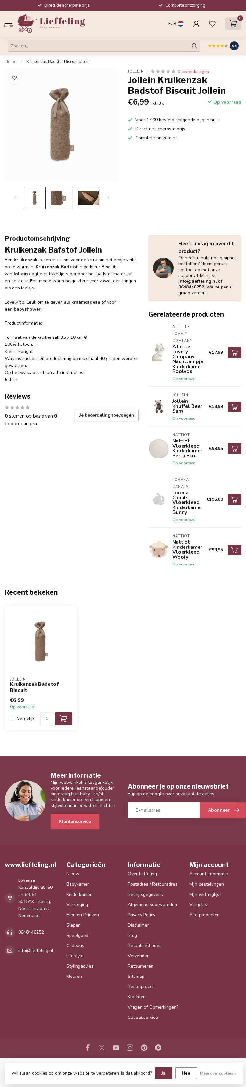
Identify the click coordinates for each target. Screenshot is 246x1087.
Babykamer (77, 884)
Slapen (73, 925)
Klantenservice (75, 821)
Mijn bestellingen (206, 884)
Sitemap (136, 976)
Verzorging (77, 905)
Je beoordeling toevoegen (106, 415)
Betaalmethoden (145, 946)
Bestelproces (141, 987)
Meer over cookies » (218, 1073)
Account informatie (208, 874)
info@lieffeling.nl (197, 281)
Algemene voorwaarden (152, 905)
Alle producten (204, 915)
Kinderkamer (79, 894)
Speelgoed (77, 935)
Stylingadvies (80, 966)
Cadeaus (75, 946)
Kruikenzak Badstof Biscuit (34, 687)
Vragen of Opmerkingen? (153, 1007)
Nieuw (72, 874)
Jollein (136, 71)
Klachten (137, 997)
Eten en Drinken (82, 915)
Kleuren (74, 976)
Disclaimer (138, 925)
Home (11, 62)
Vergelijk (26, 718)
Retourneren (140, 966)
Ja (163, 1073)
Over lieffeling (142, 874)
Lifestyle (75, 956)
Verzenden (139, 956)
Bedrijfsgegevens (145, 894)
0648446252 (191, 287)
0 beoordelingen (193, 71)
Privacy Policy (141, 915)
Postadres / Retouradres (152, 884)
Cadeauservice (143, 1017)
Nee (186, 1073)
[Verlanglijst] (212, 23)
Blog (132, 935)
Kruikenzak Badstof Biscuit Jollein (58, 62)
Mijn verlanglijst (205, 894)
